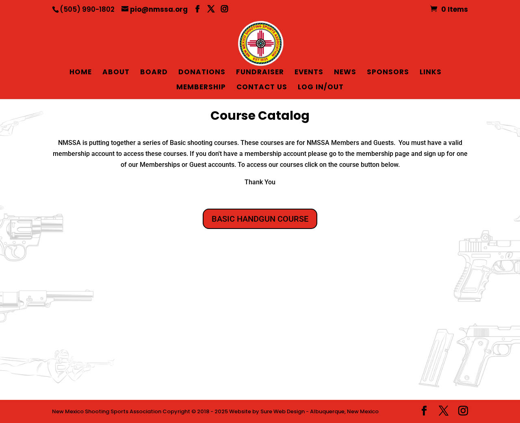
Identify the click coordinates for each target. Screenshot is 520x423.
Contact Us (261, 88)
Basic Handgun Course (260, 219)
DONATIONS (201, 73)
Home (80, 73)
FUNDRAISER (260, 73)
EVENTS (309, 73)
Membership (201, 88)
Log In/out (321, 88)
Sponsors (388, 73)
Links (431, 73)
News (345, 73)
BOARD (154, 73)
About (116, 73)
